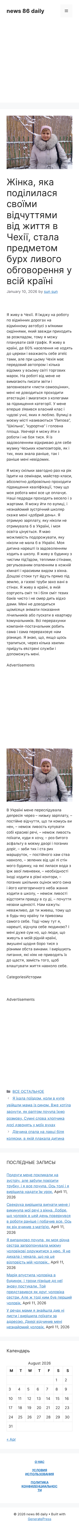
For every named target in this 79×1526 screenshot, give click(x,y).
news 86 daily (25, 11)
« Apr (11, 1439)
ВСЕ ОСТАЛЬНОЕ (28, 1091)
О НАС (40, 1462)
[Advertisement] (39, 63)
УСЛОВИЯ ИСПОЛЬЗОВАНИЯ (39, 1472)
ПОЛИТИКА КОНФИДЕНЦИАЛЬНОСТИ (39, 1486)
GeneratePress (39, 1519)
